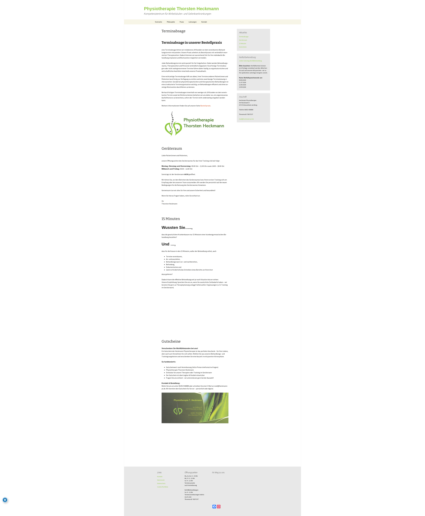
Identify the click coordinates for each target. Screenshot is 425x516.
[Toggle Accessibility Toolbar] (5, 500)
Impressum (161, 480)
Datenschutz (161, 483)
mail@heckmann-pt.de (246, 119)
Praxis (182, 22)
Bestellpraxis (205, 106)
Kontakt (204, 22)
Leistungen (193, 22)
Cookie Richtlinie (162, 487)
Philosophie (171, 22)
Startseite (158, 22)
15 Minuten (171, 219)
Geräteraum (172, 148)
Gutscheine (171, 341)
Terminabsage (173, 31)
